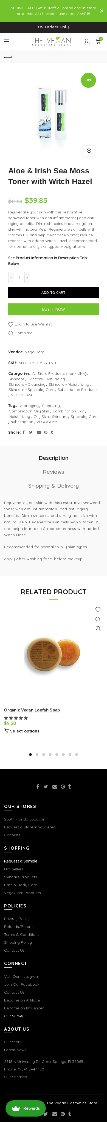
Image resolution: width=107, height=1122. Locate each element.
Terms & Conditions (22, 934)
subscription (22, 421)
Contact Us (14, 950)
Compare (23, 332)
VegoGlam (34, 351)
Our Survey (14, 1016)
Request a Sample (20, 861)
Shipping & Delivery (53, 485)
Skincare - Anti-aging (46, 378)
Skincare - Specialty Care (31, 389)
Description (53, 457)
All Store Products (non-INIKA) (59, 373)
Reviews (53, 471)
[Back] (8, 56)
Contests (12, 835)
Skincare (16, 378)
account (87, 41)
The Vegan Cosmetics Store (71, 1102)
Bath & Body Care (20, 884)
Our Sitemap (15, 1076)
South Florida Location (24, 819)
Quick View (98, 629)
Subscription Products (78, 389)
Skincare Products (20, 876)
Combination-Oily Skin (29, 411)
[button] (16, 718)
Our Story (13, 1041)
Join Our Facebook (21, 984)
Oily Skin (41, 416)
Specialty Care (84, 416)
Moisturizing (19, 416)
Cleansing (51, 405)
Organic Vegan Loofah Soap (32, 710)
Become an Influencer (24, 1008)
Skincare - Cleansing (27, 384)
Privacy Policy (17, 918)
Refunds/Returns (19, 926)
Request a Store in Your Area (30, 827)
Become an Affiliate (22, 1000)
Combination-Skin (68, 411)
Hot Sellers (13, 869)
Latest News (15, 1049)
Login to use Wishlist (33, 324)
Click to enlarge (89, 151)
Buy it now (53, 309)
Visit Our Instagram (21, 976)
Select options (24, 731)
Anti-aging (29, 405)
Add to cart (53, 292)
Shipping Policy (18, 942)
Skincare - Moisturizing (69, 384)
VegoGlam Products (22, 892)
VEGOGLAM (21, 395)
